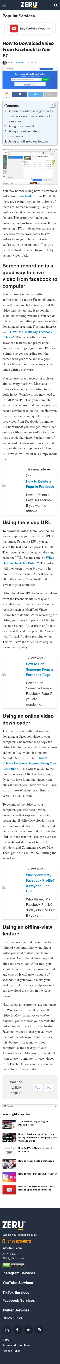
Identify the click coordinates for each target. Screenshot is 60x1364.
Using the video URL (22, 126)
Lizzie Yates (17, 62)
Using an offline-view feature (28, 141)
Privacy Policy (11, 1350)
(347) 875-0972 (18, 1241)
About (6, 1339)
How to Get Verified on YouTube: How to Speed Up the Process (36, 1188)
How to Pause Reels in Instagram (36, 1160)
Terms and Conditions (16, 1345)
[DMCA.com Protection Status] (13, 1264)
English (10, 1106)
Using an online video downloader (23, 133)
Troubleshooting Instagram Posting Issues (33, 1123)
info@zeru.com (12, 1248)
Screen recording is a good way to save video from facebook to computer (30, 116)
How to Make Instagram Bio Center (37, 1173)
